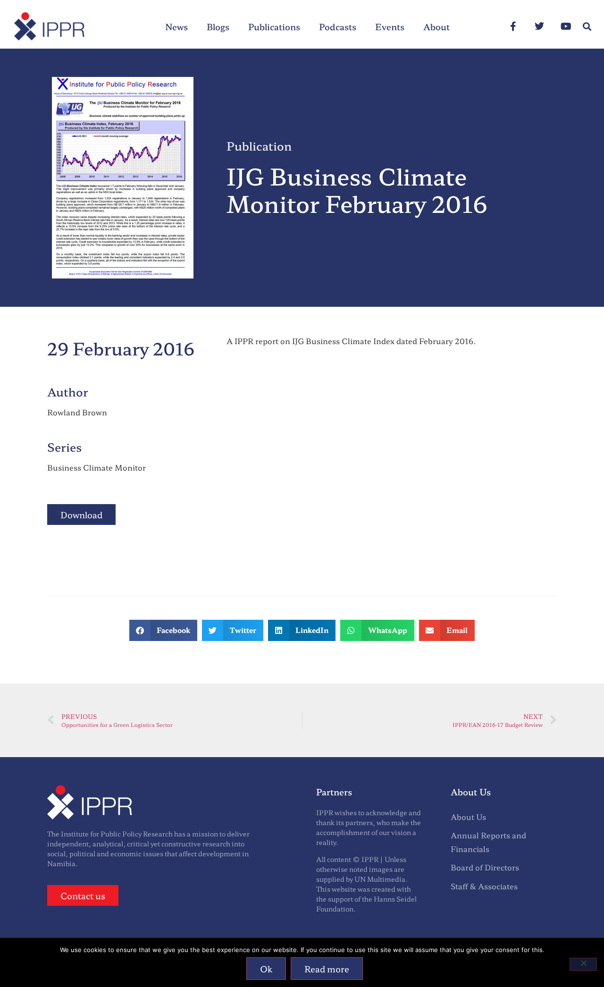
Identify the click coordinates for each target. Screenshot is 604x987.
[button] (587, 26)
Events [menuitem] (389, 26)
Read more (326, 968)
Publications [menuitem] (274, 26)
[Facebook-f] (513, 26)
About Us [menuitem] (468, 816)
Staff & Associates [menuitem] (484, 886)
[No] (583, 964)
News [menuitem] (176, 26)
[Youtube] (566, 26)
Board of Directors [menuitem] (485, 867)
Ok (266, 968)
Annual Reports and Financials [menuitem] (488, 841)
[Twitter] (539, 26)
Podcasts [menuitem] (337, 26)
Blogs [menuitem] (218, 26)
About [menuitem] (436, 26)
